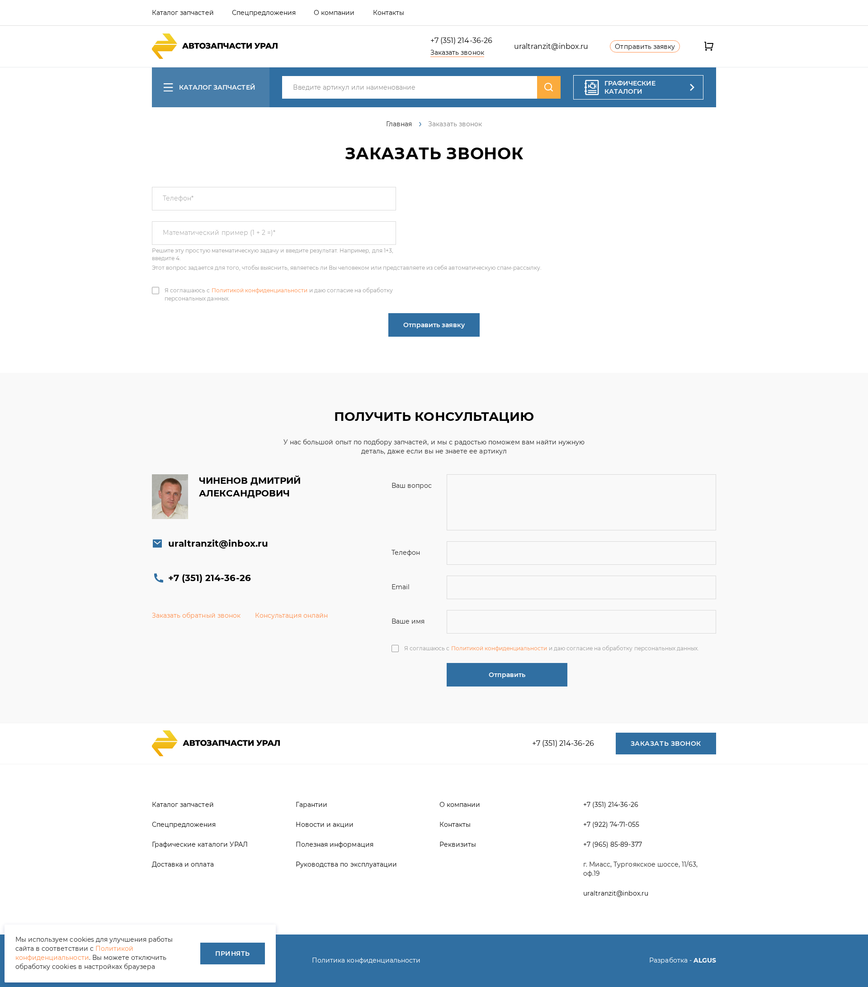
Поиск (549, 87)
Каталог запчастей (217, 87)
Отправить (507, 675)
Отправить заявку (434, 325)
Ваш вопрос (412, 486)
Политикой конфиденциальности (260, 290)
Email (401, 587)
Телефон (178, 198)
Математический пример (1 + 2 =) (219, 233)
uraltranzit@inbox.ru (551, 46)
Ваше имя (408, 621)
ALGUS (704, 960)
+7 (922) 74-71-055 (611, 824)
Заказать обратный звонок (196, 615)
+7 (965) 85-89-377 (612, 844)
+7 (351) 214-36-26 (461, 40)
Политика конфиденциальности (366, 960)
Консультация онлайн (291, 615)
